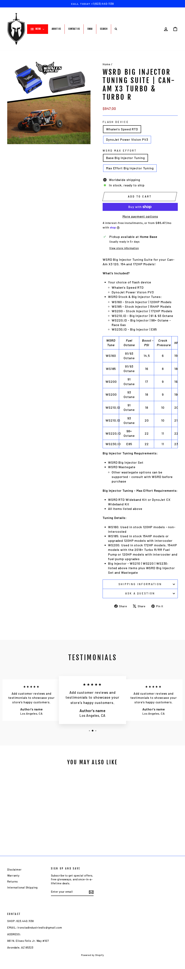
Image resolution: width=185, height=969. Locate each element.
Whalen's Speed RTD (122, 129)
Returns (12, 881)
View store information (124, 248)
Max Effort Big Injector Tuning (130, 168)
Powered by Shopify (92, 955)
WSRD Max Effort (120, 150)
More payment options (140, 216)
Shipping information (140, 584)
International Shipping (22, 887)
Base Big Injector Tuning (125, 158)
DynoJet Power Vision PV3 (127, 139)
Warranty (13, 875)
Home (106, 64)
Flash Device (116, 121)
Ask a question (140, 593)
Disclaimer (14, 869)
